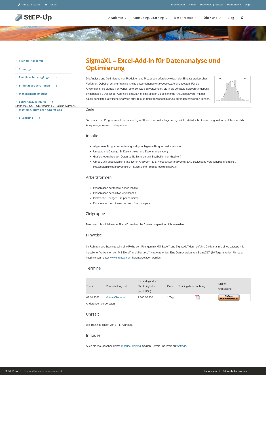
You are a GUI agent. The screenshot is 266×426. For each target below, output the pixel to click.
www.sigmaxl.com (120, 257)
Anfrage (181, 345)
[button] (242, 18)
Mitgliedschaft (178, 4)
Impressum (210, 371)
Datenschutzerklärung (234, 371)
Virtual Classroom (116, 297)
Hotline (192, 4)
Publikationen (234, 4)
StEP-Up (13, 371)
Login (248, 4)
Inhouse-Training (131, 345)
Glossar (219, 4)
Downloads (205, 4)
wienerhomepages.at (50, 371)
